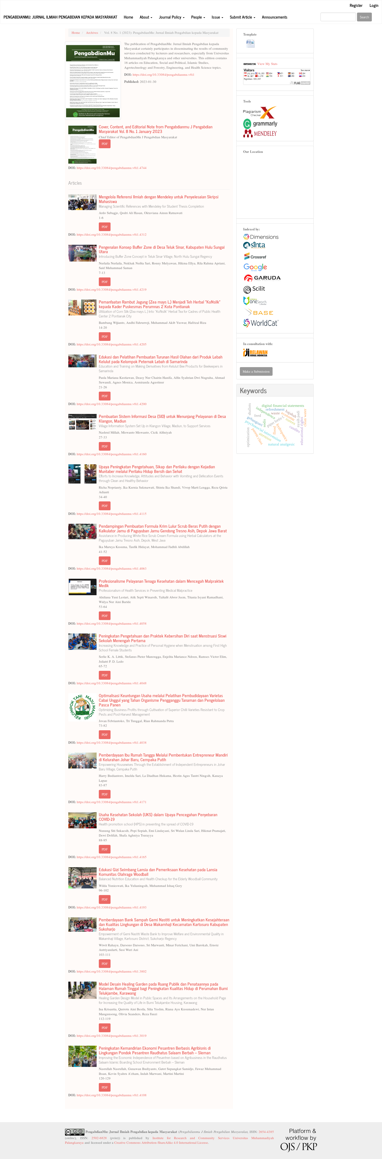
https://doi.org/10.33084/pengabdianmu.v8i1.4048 (112, 683)
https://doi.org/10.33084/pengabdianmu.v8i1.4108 (112, 1095)
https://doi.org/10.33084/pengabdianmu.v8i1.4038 (112, 742)
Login (374, 5)
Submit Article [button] (241, 16)
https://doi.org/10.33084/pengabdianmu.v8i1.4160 (112, 454)
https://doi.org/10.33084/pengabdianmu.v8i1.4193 (112, 907)
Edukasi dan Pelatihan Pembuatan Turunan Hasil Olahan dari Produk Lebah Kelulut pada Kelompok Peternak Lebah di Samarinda (161, 363)
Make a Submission (256, 371)
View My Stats (267, 63)
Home (128, 16)
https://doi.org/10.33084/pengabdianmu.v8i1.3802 (112, 971)
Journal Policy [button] (170, 16)
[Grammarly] (260, 123)
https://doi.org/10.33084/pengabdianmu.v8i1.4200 (112, 404)
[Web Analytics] (249, 63)
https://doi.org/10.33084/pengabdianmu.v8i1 (164, 74)
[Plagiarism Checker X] (260, 112)
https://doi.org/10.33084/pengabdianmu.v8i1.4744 (112, 167)
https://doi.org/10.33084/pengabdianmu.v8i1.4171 (112, 802)
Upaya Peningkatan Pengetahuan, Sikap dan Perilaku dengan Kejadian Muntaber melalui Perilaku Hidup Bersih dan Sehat (161, 473)
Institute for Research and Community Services (191, 1138)
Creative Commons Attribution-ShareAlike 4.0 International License (161, 1142)
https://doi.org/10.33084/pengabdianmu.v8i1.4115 (112, 513)
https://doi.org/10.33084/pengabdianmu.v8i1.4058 (112, 623)
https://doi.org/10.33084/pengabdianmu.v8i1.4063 (112, 568)
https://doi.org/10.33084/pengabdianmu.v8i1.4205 (112, 344)
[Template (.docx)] (250, 43)
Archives (92, 32)
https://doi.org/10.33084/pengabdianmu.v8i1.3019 (112, 1035)
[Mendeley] (260, 133)
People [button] (197, 16)
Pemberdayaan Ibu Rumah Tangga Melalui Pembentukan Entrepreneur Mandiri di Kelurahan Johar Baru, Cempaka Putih (163, 761)
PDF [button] (105, 143)
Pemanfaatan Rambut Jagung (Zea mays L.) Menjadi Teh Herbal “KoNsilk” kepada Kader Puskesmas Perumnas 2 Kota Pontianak (159, 308)
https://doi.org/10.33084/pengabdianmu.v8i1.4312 (112, 234)
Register (356, 5)
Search (364, 17)
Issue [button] (216, 16)
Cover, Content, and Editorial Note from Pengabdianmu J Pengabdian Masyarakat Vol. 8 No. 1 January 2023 (155, 129)
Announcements (274, 16)
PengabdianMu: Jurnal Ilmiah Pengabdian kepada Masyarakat (60, 16)
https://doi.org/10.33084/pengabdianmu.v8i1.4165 (112, 857)
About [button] (145, 16)
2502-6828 (99, 1138)
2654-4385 (266, 1131)
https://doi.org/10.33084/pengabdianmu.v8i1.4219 (112, 289)
